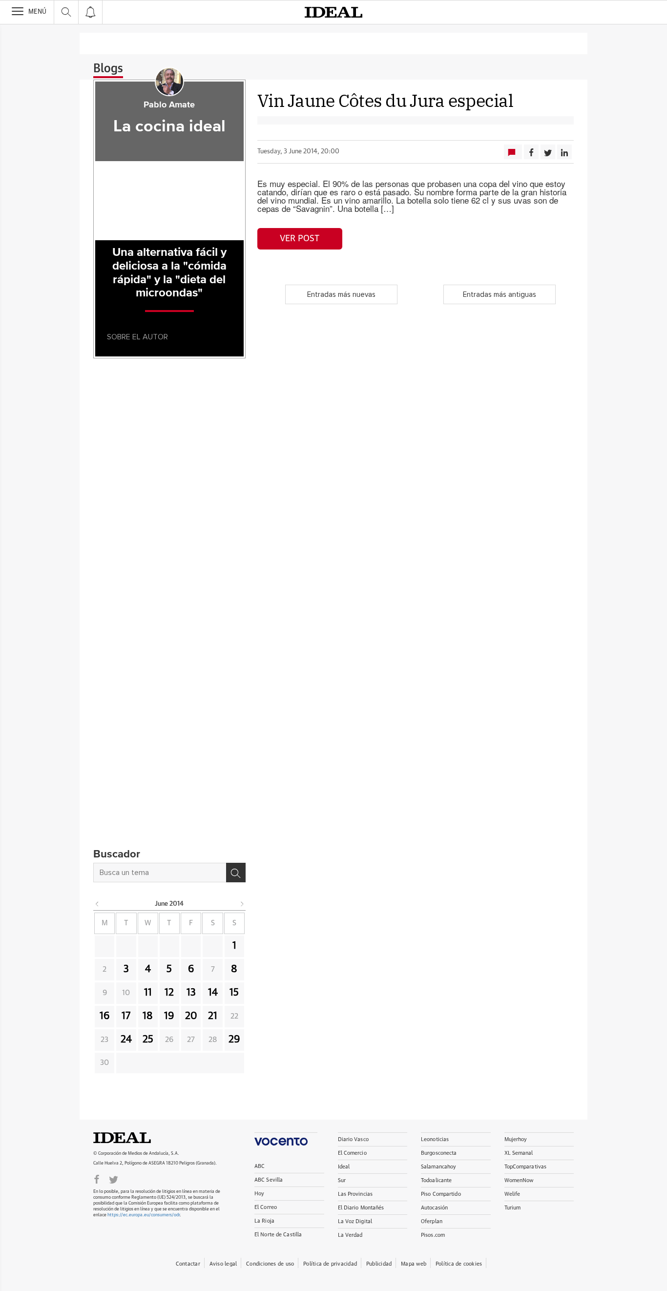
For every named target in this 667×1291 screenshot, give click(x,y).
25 (148, 1039)
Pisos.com (433, 1235)
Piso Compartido (441, 1194)
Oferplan (431, 1221)
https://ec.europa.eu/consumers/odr (143, 1215)
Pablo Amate (169, 105)
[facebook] (96, 1178)
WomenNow (519, 1180)
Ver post (299, 238)
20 (191, 1016)
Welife (512, 1194)
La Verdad (350, 1235)
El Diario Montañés (361, 1207)
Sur (342, 1180)
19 (169, 1016)
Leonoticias (435, 1139)
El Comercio (352, 1153)
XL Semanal (518, 1153)
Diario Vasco (353, 1139)
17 (126, 1016)
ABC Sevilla (268, 1180)
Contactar (188, 1264)
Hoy (259, 1193)
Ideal (132, 1137)
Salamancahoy (438, 1166)
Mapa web (413, 1264)
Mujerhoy (515, 1139)
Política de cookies (459, 1264)
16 (105, 1016)
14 (213, 993)
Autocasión (434, 1207)
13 (191, 993)
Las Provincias (355, 1194)
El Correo (265, 1207)
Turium (512, 1207)
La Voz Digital (355, 1221)
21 (212, 1016)
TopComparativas (525, 1166)
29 (234, 1039)
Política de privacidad (330, 1264)
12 (169, 993)
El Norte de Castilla (278, 1234)
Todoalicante (436, 1180)
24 (126, 1039)
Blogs (108, 69)
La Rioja (264, 1221)
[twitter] (113, 1178)
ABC (259, 1166)
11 (148, 993)
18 (148, 1016)
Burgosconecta (439, 1153)
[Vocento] (285, 1138)
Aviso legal (223, 1264)
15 (234, 993)
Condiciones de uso (270, 1264)
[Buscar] (236, 872)
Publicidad (379, 1264)
